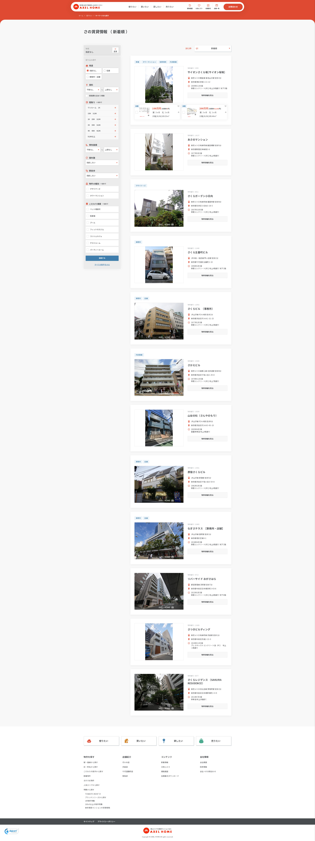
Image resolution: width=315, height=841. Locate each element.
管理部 (125, 776)
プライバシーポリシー (106, 821)
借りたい (132, 6)
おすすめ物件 (89, 780)
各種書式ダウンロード (170, 776)
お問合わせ (233, 6)
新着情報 (164, 762)
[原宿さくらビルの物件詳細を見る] (159, 484)
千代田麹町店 (127, 771)
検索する (102, 258)
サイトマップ (89, 821)
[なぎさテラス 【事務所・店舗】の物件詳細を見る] (159, 540)
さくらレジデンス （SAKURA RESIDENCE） (205, 681)
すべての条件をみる (102, 264)
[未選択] (136, 112)
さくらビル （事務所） (201, 308)
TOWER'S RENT (92, 794)
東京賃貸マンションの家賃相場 (97, 807)
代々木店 (126, 762)
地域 (87, 48)
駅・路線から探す (91, 762)
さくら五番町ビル (198, 252)
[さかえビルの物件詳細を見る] (159, 377)
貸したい (157, 6)
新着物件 (87, 776)
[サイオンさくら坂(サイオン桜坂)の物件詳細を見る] (159, 84)
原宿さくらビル (196, 472)
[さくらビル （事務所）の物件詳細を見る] (159, 321)
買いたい (145, 6)
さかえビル (194, 365)
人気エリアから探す (92, 785)
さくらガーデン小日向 (200, 196)
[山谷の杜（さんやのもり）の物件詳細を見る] (159, 428)
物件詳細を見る (207, 95)
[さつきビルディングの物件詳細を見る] (159, 641)
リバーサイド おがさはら (202, 579)
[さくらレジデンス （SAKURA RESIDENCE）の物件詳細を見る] (159, 692)
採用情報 (203, 767)
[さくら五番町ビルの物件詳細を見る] (159, 264)
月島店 (125, 767)
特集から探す (89, 789)
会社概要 (203, 762)
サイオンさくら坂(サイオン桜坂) (206, 72)
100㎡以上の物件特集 (93, 804)
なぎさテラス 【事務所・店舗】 (206, 528)
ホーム (81, 16)
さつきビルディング (199, 629)
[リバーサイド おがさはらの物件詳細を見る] (159, 591)
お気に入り (165, 767)
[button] (102, 108)
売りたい (170, 6)
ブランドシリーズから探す (95, 797)
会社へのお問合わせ (208, 771)
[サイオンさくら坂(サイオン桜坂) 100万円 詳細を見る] (157, 112)
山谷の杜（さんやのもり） (203, 415)
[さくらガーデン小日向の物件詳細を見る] (159, 208)
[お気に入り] (178, 106)
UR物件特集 (90, 801)
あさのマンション (198, 139)
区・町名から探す (91, 767)
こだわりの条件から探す (93, 771)
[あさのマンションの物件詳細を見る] (159, 152)
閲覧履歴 (164, 771)
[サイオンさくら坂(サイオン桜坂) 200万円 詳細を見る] (204, 112)
